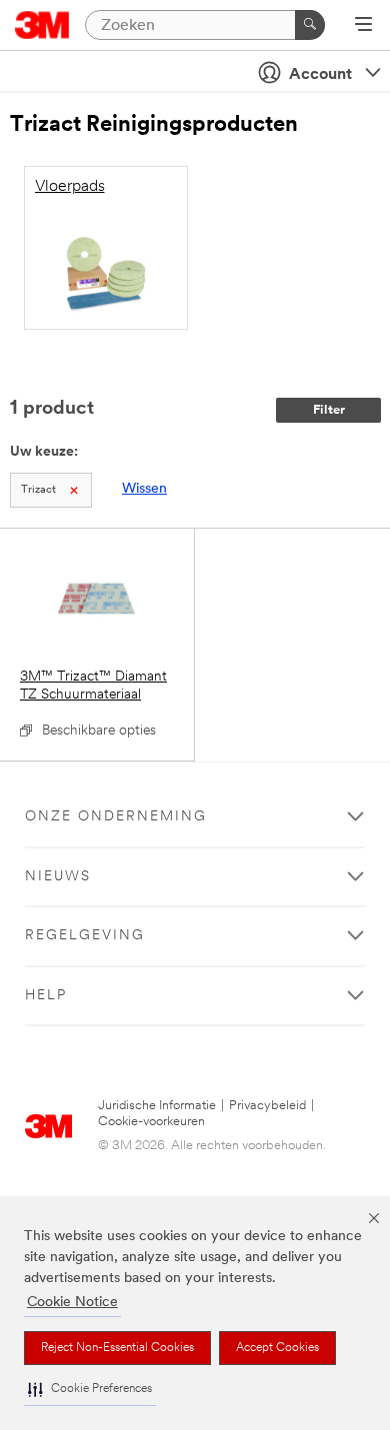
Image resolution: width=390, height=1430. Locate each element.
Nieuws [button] (58, 876)
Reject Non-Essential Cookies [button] (117, 1348)
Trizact (38, 490)
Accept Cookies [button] (277, 1348)
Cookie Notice (72, 1302)
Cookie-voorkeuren (151, 1121)
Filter (329, 410)
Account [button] (320, 75)
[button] (90, 1389)
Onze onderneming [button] (116, 816)
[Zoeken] (310, 25)
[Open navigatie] (363, 26)
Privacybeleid (267, 1105)
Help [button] (46, 995)
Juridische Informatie (157, 1105)
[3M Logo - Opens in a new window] (42, 25)
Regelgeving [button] (85, 935)
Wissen (144, 489)
